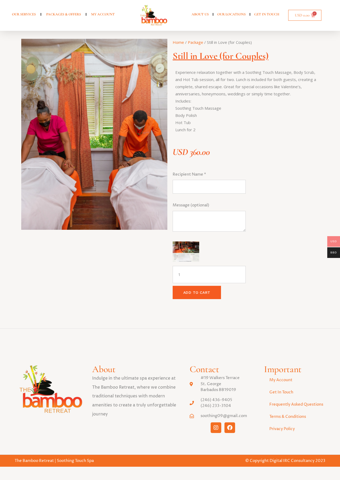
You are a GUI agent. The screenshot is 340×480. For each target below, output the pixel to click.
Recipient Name (189, 174)
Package (195, 42)
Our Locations (231, 14)
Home (178, 42)
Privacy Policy (282, 429)
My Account (280, 380)
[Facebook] (229, 427)
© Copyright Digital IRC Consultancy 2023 (285, 461)
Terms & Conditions (287, 416)
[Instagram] (216, 427)
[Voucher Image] (186, 251)
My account (103, 14)
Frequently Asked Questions (296, 404)
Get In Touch (266, 14)
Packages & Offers (63, 14)
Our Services (24, 14)
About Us (200, 14)
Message (191, 205)
